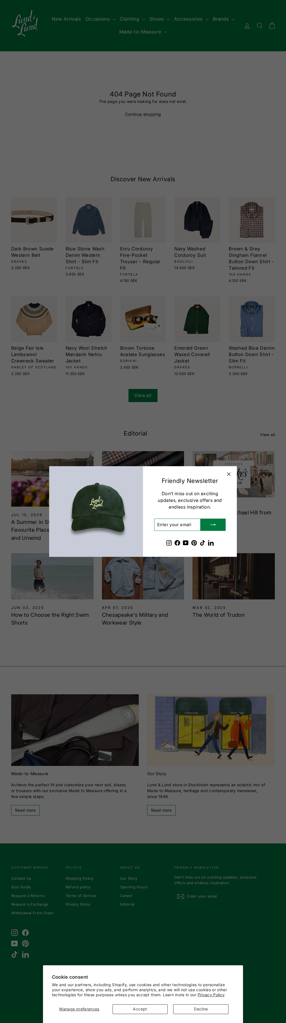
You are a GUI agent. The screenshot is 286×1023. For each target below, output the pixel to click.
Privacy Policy (211, 994)
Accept (140, 1009)
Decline (201, 1009)
